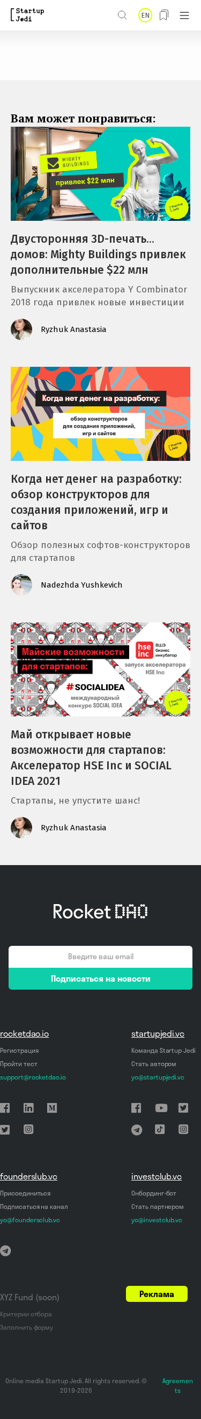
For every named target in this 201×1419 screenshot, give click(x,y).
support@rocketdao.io (33, 1077)
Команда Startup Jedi (163, 1050)
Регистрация (19, 1050)
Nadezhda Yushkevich (82, 585)
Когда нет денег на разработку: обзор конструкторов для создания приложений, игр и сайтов (96, 502)
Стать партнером (157, 1206)
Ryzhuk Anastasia (74, 329)
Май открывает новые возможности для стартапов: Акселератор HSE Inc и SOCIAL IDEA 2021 (91, 758)
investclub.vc (156, 1176)
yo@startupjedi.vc (157, 1077)
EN (145, 15)
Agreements (177, 1385)
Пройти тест (18, 1064)
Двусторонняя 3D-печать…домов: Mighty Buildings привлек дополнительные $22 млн (98, 254)
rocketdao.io (24, 1033)
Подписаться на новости (101, 978)
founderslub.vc (28, 1176)
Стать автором (153, 1064)
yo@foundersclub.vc (30, 1220)
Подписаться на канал (34, 1206)
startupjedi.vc (157, 1033)
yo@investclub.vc (156, 1220)
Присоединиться (25, 1193)
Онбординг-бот (153, 1193)
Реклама (156, 1294)
